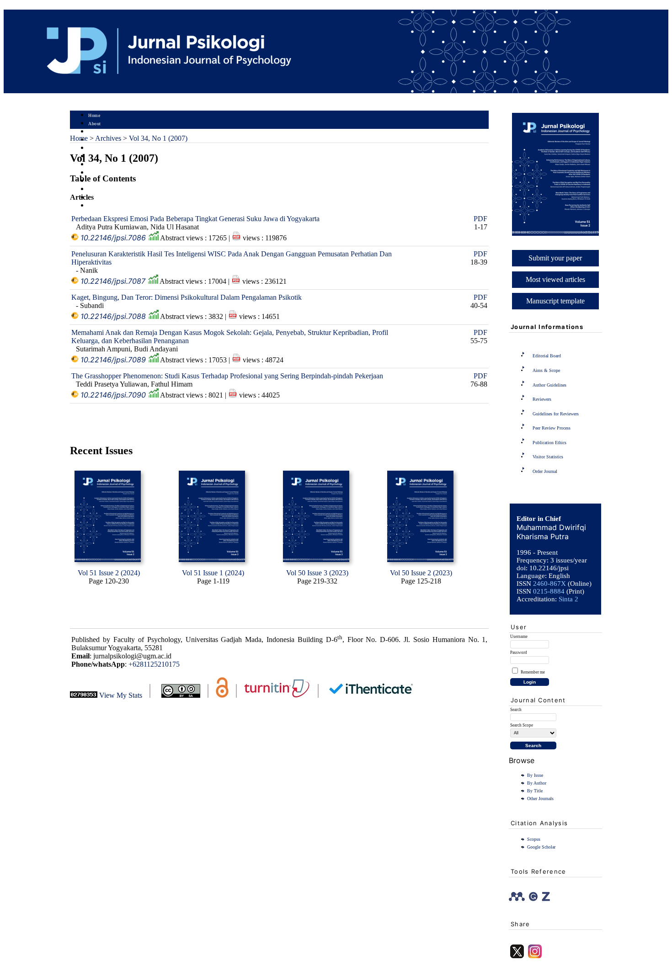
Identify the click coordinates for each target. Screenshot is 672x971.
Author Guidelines (549, 384)
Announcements (104, 172)
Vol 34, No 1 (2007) (158, 138)
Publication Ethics (549, 442)
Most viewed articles (555, 279)
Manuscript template (555, 301)
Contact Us (99, 205)
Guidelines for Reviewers (556, 413)
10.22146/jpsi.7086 (113, 237)
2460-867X (549, 583)
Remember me (533, 672)
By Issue (535, 775)
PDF (480, 219)
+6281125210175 (154, 664)
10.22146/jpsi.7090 (113, 394)
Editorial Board (547, 355)
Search (94, 148)
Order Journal (545, 471)
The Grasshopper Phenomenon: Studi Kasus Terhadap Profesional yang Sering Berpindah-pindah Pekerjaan (227, 376)
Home (94, 115)
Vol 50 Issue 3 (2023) (317, 573)
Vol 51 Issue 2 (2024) (109, 573)
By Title (535, 790)
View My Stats (120, 695)
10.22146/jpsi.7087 (112, 281)
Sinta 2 (568, 599)
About (94, 123)
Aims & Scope (546, 370)
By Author (536, 782)
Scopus (533, 839)
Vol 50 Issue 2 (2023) (421, 573)
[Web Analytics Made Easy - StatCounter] (83, 695)
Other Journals (540, 798)
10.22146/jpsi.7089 (113, 359)
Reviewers (542, 399)
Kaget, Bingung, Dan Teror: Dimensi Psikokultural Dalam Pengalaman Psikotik (186, 297)
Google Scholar (541, 846)
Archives (97, 164)
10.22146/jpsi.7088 (113, 316)
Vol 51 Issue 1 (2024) (213, 573)
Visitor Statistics (548, 456)
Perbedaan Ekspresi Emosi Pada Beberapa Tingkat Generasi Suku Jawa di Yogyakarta (195, 219)
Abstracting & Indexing (112, 197)
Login (94, 131)
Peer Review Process (552, 427)
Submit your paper (555, 258)
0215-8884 (549, 591)
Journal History (104, 189)
